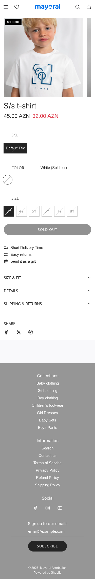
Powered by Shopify (47, 572)
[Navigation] (5, 6)
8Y (72, 211)
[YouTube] (59, 508)
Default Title (15, 148)
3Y (9, 211)
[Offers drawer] (16, 6)
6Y (47, 211)
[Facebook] (35, 508)
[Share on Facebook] (6, 333)
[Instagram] (47, 508)
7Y (59, 211)
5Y (34, 211)
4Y (21, 211)
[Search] (77, 6)
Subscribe (47, 546)
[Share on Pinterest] (30, 333)
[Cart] (88, 6)
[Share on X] (18, 333)
